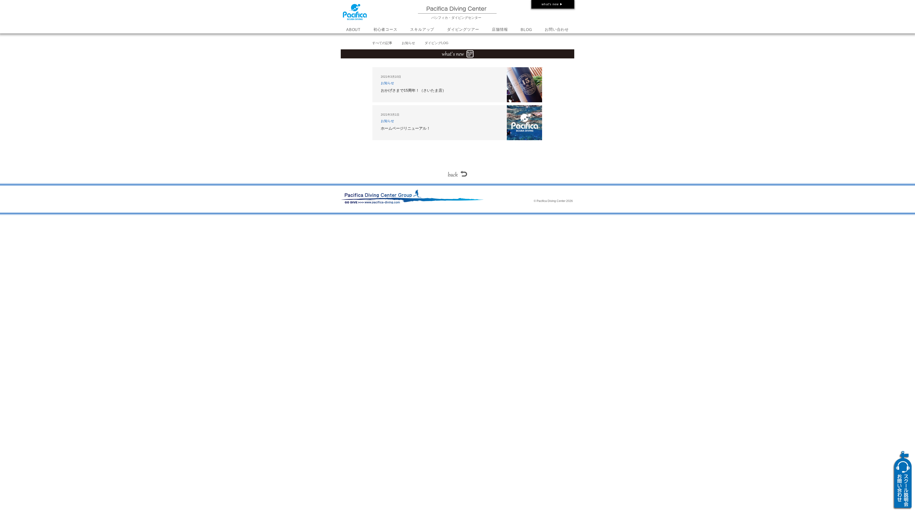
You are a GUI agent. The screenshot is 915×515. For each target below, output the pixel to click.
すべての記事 (382, 43)
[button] (422, 29)
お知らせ (408, 43)
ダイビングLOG (436, 43)
